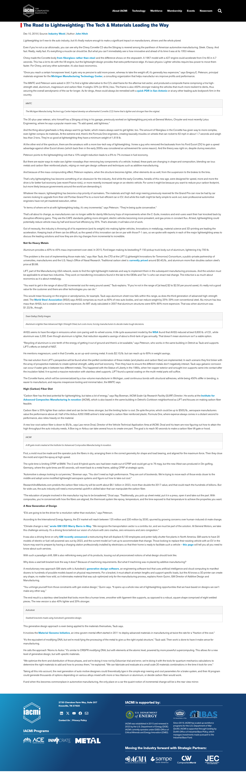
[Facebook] (80, 713)
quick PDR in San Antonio (152, 90)
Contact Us (64, 720)
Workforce (156, 11)
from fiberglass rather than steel (76, 58)
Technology (138, 11)
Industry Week (56, 33)
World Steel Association (48, 299)
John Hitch (82, 33)
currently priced (138, 260)
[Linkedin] (61, 713)
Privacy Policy (79, 720)
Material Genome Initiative (54, 633)
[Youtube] (74, 713)
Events (191, 11)
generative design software (103, 568)
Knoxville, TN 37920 (69, 705)
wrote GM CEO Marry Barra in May (70, 526)
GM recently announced (73, 537)
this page (188, 544)
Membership (174, 11)
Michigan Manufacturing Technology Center (76, 76)
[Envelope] (86, 713)
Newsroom (206, 11)
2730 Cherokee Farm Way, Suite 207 (78, 702)
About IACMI (119, 11)
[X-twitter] (68, 713)
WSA (155, 332)
